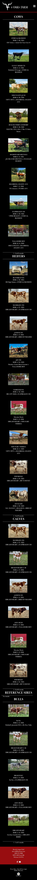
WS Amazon (13, 189)
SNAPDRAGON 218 (18, 212)
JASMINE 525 (18, 333)
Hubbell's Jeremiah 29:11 (13, 725)
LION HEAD (19, 623)
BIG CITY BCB (11, 394)
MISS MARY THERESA (18, 447)
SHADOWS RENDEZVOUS (18, 155)
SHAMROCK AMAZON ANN (18, 184)
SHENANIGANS (13, 246)
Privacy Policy (13, 869)
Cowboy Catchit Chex (14, 835)
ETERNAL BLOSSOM (18, 38)
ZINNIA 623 (18, 504)
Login (25, 869)
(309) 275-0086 (18, 853)
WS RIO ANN (23, 189)
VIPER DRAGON (14, 216)
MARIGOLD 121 (18, 390)
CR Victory (10, 43)
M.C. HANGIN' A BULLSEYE (15, 508)
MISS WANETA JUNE (18, 95)
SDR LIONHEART (11, 310)
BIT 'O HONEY (25, 481)
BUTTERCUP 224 (18, 278)
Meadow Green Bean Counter (18, 365)
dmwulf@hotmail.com (18, 851)
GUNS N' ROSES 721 (18, 66)
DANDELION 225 (18, 305)
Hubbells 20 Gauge (14, 70)
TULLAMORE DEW (18, 241)
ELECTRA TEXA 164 (13, 129)
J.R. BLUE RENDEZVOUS (14, 159)
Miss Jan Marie (18, 417)
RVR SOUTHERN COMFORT (18, 125)
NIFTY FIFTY (10, 100)
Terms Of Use (20, 869)
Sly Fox (18, 721)
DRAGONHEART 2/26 (18, 568)
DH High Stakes (11, 282)
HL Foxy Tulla (27, 725)
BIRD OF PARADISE (25, 337)
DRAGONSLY (18, 776)
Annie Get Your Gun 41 (22, 43)
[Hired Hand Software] (18, 875)
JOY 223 (18, 360)
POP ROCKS (18, 476)
